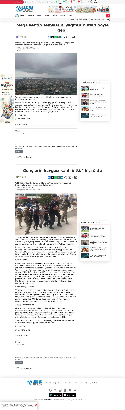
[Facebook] (50, 390)
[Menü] (103, 19)
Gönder (19, 151)
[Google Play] (55, 395)
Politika (47, 15)
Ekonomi (63, 15)
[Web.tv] (74, 390)
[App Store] (69, 395)
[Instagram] (60, 390)
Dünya (39, 15)
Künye (89, 383)
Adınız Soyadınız (22, 124)
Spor (70, 15)
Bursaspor (30, 15)
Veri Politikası (68, 383)
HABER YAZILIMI (48, 399)
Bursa (22, 15)
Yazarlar (72, 19)
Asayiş (55, 15)
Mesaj (17, 131)
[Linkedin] (65, 390)
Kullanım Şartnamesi (80, 383)
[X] (55, 390)
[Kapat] (36, 405)
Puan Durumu (97, 19)
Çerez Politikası (59, 383)
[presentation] (53, 2)
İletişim (96, 383)
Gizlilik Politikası (48, 383)
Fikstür (91, 19)
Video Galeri (78, 19)
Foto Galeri (85, 19)
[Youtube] (70, 390)
